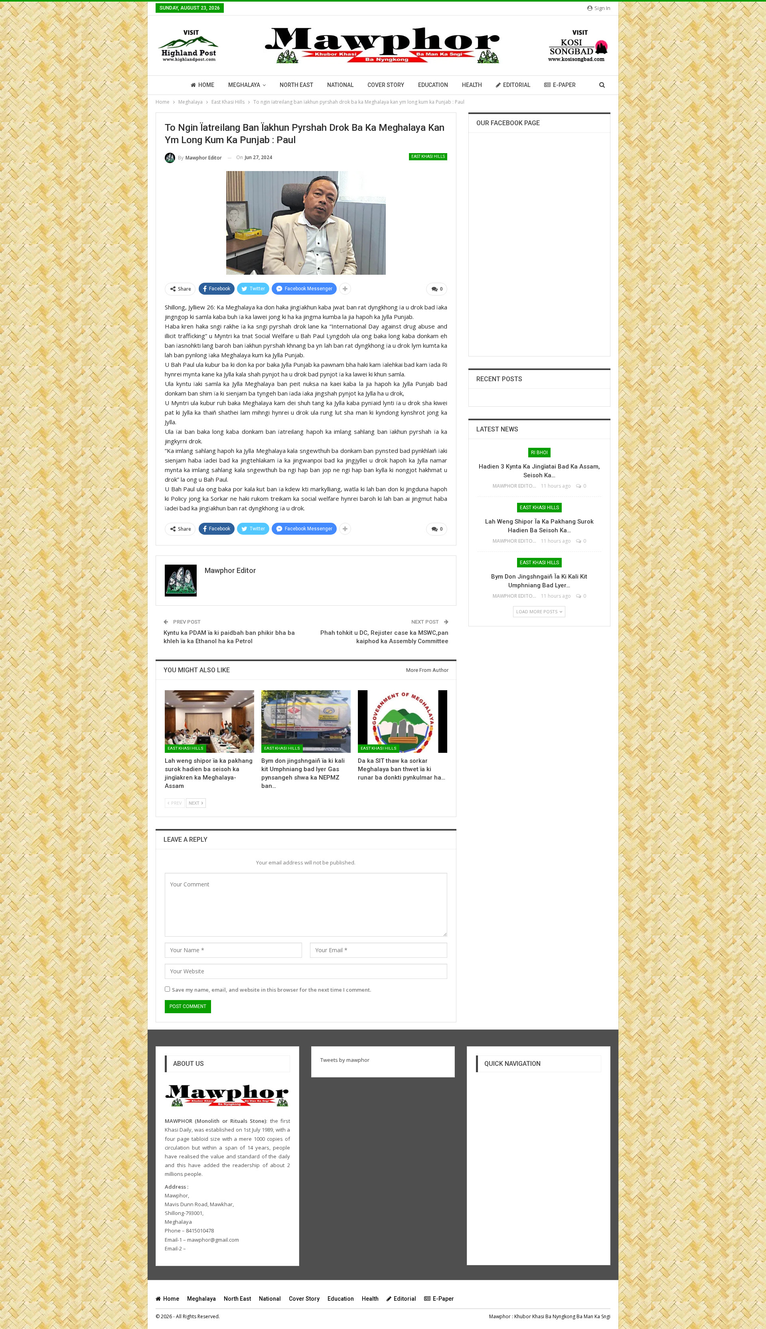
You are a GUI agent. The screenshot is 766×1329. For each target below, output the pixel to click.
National (340, 85)
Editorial (516, 85)
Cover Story (385, 85)
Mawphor (500, 1316)
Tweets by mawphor (344, 1059)
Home (206, 85)
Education (433, 85)
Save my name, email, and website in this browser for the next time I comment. (271, 989)
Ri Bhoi (539, 452)
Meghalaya (244, 85)
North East (296, 85)
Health (472, 85)
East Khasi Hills (428, 156)
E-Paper (564, 85)
